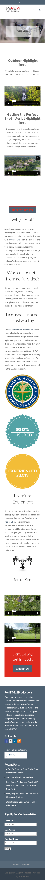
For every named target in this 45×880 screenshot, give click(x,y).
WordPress (24, 876)
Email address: (11, 839)
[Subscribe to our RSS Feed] (19, 741)
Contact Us (22, 669)
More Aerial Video (22, 209)
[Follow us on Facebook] (6, 741)
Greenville (26, 865)
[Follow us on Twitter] (10, 741)
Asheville (16, 865)
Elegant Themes (23, 872)
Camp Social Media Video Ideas (19, 777)
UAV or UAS (15, 239)
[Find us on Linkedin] (15, 741)
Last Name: (9, 829)
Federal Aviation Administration (22, 329)
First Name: (9, 820)
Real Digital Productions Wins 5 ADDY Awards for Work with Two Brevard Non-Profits (22, 785)
